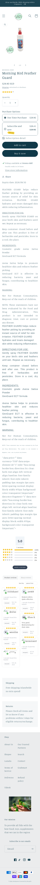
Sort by (21, 583)
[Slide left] (14, 65)
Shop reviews (26, 577)
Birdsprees (16, 881)
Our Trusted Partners (23, 746)
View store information (16, 170)
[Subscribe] (32, 848)
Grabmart (22, 767)
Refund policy (21, 779)
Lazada (7, 761)
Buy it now (20, 153)
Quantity (6, 97)
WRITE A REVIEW (20, 567)
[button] (3, 16)
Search (21, 754)
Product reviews (10, 577)
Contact (21, 761)
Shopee (7, 754)
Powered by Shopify (25, 881)
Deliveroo (9, 777)
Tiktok (7, 787)
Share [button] (8, 176)
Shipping (5, 87)
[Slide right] (25, 65)
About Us (8, 744)
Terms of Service (8, 769)
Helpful (7, 603)
